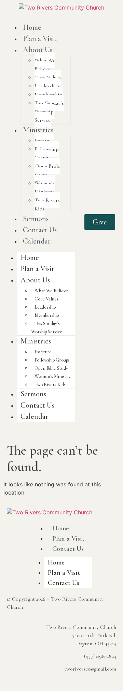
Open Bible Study (47, 170)
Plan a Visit (40, 38)
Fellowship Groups (47, 153)
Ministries (38, 130)
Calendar (37, 241)
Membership (49, 94)
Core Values (48, 77)
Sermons (36, 218)
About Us (37, 49)
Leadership (47, 86)
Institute (44, 140)
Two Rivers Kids (47, 204)
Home (32, 27)
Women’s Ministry (45, 187)
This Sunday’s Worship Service (49, 111)
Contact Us (40, 229)
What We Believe (45, 64)
